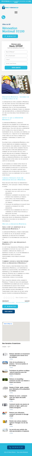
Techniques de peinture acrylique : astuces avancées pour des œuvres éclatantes (19, 372)
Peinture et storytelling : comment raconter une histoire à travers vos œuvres (19, 380)
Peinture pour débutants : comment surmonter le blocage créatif (18, 414)
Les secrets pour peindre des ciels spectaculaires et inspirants (19, 430)
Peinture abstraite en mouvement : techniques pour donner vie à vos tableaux (19, 355)
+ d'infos (11, 359)
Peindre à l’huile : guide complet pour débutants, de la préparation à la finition (19, 389)
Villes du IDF (6, 24)
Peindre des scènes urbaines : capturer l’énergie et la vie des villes (18, 422)
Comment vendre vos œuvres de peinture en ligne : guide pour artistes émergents (19, 405)
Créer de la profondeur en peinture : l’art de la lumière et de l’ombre (18, 363)
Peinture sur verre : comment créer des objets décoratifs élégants (18, 397)
